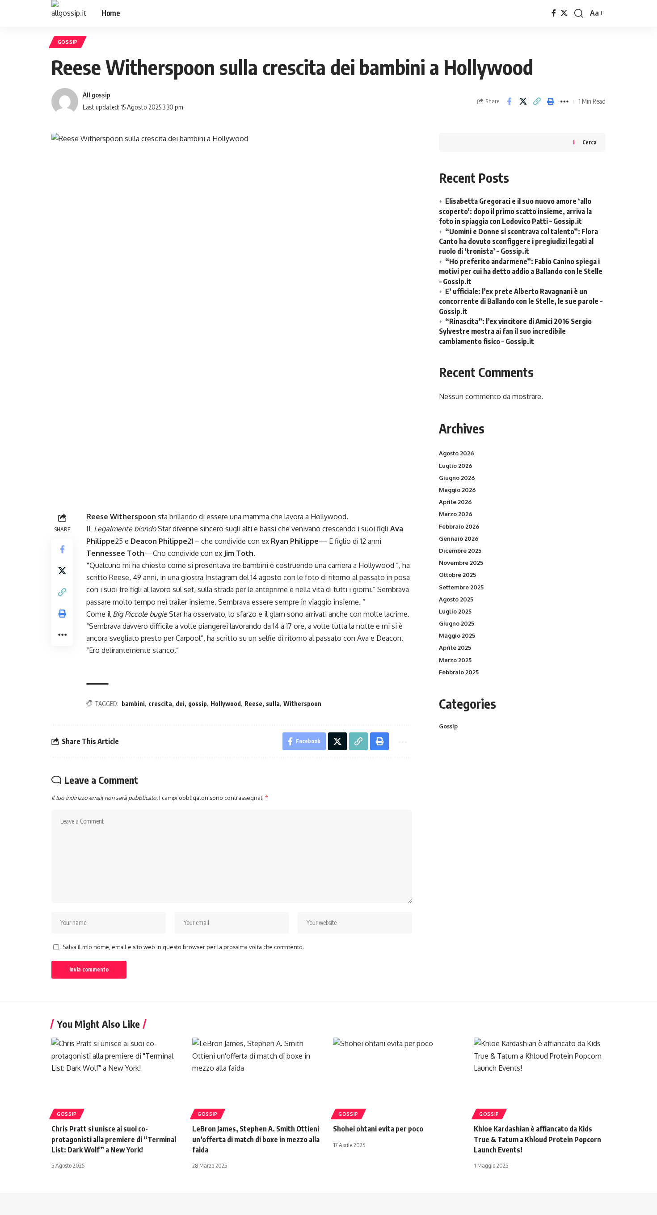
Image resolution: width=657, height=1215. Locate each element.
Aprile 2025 (455, 647)
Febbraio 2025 (459, 672)
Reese (253, 703)
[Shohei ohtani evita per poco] (399, 1077)
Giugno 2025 (456, 623)
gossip (197, 703)
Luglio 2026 (455, 465)
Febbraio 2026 (459, 526)
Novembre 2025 (461, 562)
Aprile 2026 (455, 501)
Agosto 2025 (456, 599)
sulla (273, 703)
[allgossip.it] (69, 13)
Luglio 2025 (455, 611)
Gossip (68, 41)
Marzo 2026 (455, 513)
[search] (578, 13)
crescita (160, 703)
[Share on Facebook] (509, 101)
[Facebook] (553, 13)
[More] (564, 101)
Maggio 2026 (457, 489)
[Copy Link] (537, 101)
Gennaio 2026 (459, 538)
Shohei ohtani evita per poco (378, 1128)
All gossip (96, 95)
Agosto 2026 (456, 453)
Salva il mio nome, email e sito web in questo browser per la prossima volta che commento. (183, 946)
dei (180, 703)
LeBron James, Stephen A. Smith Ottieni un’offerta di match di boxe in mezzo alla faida (256, 1139)
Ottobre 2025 (457, 574)
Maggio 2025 (457, 635)
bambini (133, 703)
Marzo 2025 (455, 660)
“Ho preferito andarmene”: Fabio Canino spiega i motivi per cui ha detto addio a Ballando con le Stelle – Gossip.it (520, 271)
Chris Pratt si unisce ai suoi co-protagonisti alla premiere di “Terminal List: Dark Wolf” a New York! (113, 1139)
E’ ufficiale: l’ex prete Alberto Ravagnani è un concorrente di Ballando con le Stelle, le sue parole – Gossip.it (520, 301)
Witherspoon (302, 703)
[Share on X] (523, 101)
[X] (564, 13)
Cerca (589, 142)
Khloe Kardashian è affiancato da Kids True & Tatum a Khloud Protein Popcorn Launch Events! (537, 1139)
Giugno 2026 (457, 477)
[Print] (550, 101)
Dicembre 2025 (460, 550)
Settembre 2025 (461, 587)
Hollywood (226, 703)
